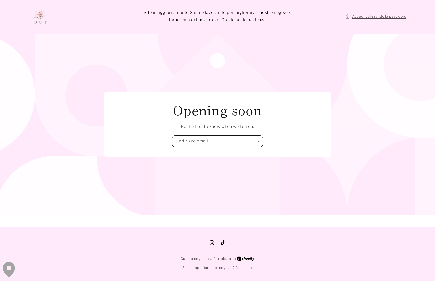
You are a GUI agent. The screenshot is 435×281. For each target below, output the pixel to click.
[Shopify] (246, 259)
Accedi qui (244, 268)
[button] (375, 16)
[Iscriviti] (257, 141)
